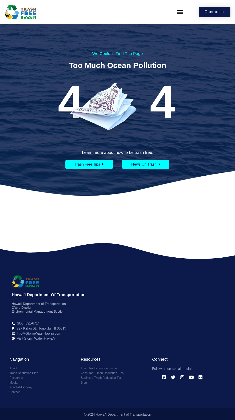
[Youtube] (191, 377)
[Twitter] (173, 377)
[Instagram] (182, 377)
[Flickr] (200, 377)
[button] (180, 12)
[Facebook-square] (163, 377)
